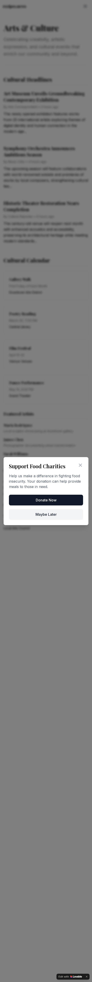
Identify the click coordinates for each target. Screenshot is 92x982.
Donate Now (46, 500)
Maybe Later (46, 514)
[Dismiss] (86, 976)
